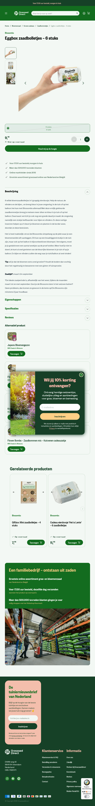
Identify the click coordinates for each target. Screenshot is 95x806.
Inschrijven (59, 416)
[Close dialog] (81, 375)
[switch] (86, 796)
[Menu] (91, 779)
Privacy (52, 428)
